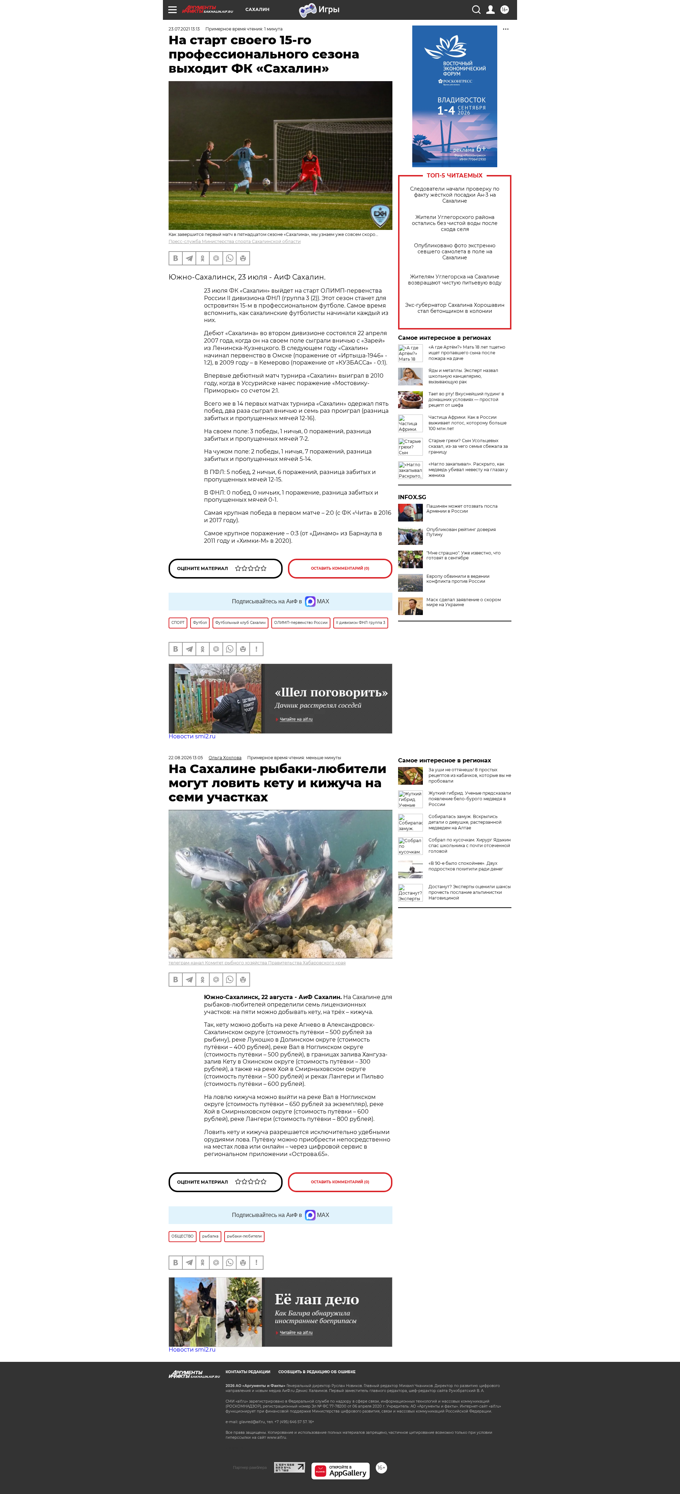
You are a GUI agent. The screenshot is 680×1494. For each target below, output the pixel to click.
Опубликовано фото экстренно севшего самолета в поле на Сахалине (454, 252)
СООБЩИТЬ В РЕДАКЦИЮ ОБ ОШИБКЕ (317, 1372)
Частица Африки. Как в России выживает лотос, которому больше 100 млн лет (467, 423)
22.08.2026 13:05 (186, 757)
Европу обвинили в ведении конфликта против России (457, 579)
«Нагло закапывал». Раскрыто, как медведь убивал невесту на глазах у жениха (468, 469)
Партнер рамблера (250, 1467)
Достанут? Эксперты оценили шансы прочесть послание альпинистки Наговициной (470, 892)
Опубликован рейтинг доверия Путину (461, 532)
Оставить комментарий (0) (340, 568)
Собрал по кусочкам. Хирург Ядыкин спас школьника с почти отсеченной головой (470, 845)
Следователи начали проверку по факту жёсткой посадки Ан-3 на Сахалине (454, 195)
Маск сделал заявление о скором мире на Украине (463, 602)
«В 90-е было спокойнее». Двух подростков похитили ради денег (466, 866)
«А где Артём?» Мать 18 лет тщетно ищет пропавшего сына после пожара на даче (467, 352)
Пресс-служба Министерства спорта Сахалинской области (235, 241)
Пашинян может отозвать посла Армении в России (462, 509)
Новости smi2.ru (192, 736)
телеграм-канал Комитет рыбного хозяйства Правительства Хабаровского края (257, 962)
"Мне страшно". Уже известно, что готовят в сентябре (463, 555)
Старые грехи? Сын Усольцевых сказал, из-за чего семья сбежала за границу (468, 446)
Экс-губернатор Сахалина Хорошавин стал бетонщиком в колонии (454, 308)
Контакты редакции (248, 1372)
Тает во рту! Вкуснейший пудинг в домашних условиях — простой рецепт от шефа (466, 399)
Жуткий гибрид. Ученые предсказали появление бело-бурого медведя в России (470, 798)
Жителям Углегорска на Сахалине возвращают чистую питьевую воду (455, 280)
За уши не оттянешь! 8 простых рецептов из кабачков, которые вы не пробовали (470, 775)
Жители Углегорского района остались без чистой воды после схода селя (455, 223)
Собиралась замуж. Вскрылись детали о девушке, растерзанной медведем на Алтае (465, 822)
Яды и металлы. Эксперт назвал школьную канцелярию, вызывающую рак (463, 376)
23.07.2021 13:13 (184, 29)
